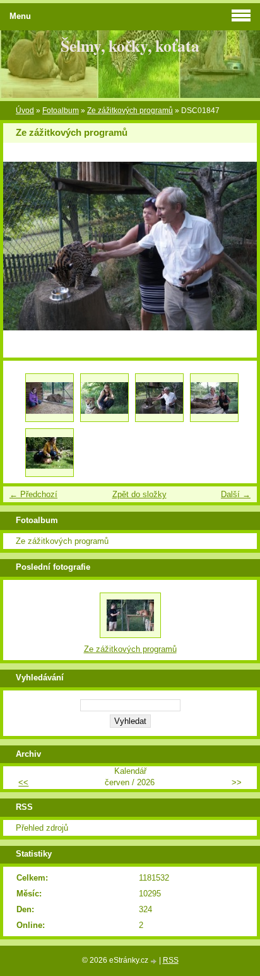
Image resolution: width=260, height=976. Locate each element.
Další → (236, 494)
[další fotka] (236, 246)
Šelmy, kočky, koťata (130, 45)
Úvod (25, 110)
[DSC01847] (159, 397)
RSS (171, 960)
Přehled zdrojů (42, 828)
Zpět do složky (139, 494)
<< (23, 782)
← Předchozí (33, 494)
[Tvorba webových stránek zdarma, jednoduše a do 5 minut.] (154, 961)
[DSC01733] (49, 397)
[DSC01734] (104, 397)
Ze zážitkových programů (130, 110)
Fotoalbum (60, 110)
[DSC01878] (49, 452)
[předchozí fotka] (23, 246)
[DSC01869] (214, 397)
